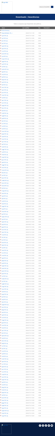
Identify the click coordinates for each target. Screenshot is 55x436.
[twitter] (49, 426)
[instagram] (43, 426)
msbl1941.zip (5, 113)
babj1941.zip (5, 343)
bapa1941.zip (5, 392)
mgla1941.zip (5, 405)
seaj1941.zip (5, 299)
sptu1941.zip (5, 48)
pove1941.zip (5, 397)
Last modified (25, 28)
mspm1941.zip (5, 59)
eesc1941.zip (5, 307)
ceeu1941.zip (5, 250)
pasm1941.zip (5, 271)
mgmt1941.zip (5, 410)
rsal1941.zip (5, 97)
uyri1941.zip (5, 38)
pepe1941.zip (5, 134)
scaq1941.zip (5, 374)
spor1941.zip (5, 90)
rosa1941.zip (5, 234)
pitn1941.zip (5, 333)
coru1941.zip (5, 371)
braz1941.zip (5, 242)
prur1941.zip (5, 92)
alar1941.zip (5, 121)
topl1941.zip (5, 382)
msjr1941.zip (5, 139)
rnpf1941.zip (5, 152)
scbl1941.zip (5, 128)
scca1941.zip (5, 351)
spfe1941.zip (5, 162)
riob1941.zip (5, 356)
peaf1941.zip (5, 118)
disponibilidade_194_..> (7, 33)
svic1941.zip (5, 123)
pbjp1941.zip (5, 309)
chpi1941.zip (5, 203)
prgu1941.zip (5, 294)
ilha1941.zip (5, 172)
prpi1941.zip (5, 224)
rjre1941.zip (4, 175)
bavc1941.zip (5, 108)
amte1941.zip (5, 268)
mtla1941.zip (5, 154)
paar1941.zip (5, 273)
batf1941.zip (5, 77)
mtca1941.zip (5, 211)
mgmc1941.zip (5, 216)
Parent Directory (5, 30)
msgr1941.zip (5, 286)
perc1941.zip (5, 369)
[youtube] (52, 426)
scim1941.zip (5, 325)
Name (3, 28)
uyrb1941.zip (5, 64)
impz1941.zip (5, 413)
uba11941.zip (5, 232)
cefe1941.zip (5, 291)
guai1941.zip (5, 322)
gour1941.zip (5, 159)
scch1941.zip (5, 317)
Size (39, 28)
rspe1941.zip (5, 136)
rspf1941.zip (5, 353)
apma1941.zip (5, 335)
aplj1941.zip (5, 71)
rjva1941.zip (5, 56)
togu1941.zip (5, 408)
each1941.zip (5, 82)
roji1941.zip (4, 247)
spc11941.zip (5, 330)
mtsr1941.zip (5, 167)
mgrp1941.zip (5, 105)
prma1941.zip (5, 53)
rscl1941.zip (4, 346)
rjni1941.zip (4, 281)
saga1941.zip (5, 61)
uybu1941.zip (5, 46)
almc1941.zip (5, 340)
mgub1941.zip (5, 304)
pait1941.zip (5, 214)
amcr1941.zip (5, 87)
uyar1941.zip (5, 35)
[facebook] (40, 426)
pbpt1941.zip (5, 260)
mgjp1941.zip (5, 165)
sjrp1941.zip (5, 219)
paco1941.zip (5, 178)
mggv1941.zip (5, 149)
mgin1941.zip (5, 379)
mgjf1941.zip (5, 115)
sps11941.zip (5, 141)
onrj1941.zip (5, 74)
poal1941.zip (5, 263)
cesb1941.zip (5, 146)
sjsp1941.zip (5, 196)
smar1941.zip (5, 95)
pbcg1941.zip (5, 387)
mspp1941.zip (5, 190)
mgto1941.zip (5, 265)
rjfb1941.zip (4, 198)
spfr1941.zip (5, 144)
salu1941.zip (5, 312)
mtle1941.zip (5, 390)
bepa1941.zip (5, 79)
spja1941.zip (5, 258)
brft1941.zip (5, 188)
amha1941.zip (5, 69)
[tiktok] (46, 426)
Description (47, 28)
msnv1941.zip (5, 131)
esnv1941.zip (5, 229)
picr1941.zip (5, 40)
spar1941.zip (5, 361)
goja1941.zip (5, 227)
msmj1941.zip (5, 170)
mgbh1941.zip (5, 284)
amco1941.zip (5, 183)
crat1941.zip (5, 126)
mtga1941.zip (5, 320)
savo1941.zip (5, 377)
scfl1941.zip (4, 66)
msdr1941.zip (5, 359)
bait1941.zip (5, 110)
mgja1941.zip (5, 206)
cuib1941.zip (5, 201)
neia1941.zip (5, 328)
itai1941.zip (4, 348)
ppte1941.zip (5, 366)
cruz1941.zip (5, 51)
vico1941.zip (5, 253)
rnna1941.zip (5, 255)
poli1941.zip (5, 296)
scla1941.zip (5, 384)
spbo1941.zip (5, 221)
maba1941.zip (5, 278)
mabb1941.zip (5, 180)
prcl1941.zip (5, 240)
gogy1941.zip (5, 403)
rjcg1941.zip (5, 209)
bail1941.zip (5, 84)
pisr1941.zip (5, 43)
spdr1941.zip (5, 315)
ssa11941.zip (5, 103)
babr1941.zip (5, 245)
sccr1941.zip (5, 364)
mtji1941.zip (5, 338)
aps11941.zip (5, 100)
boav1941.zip (5, 400)
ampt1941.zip (5, 157)
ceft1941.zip (5, 395)
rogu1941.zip (5, 415)
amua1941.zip (5, 185)
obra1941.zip (5, 193)
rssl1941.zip (4, 276)
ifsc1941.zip (4, 237)
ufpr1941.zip (5, 302)
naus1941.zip (5, 289)
